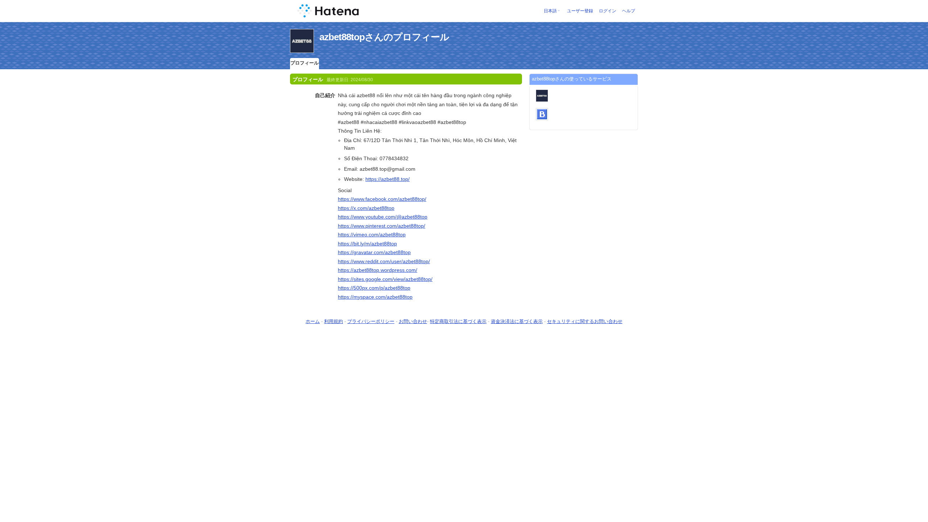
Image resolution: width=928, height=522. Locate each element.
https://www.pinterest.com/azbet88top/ (381, 226)
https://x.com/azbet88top (366, 208)
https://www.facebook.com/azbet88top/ (382, 199)
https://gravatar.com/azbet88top (374, 252)
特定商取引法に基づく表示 (458, 321)
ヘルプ (628, 10)
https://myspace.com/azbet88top (375, 297)
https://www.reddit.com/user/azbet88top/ (384, 261)
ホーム (313, 321)
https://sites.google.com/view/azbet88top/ (385, 279)
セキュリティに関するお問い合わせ (584, 321)
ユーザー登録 (580, 10)
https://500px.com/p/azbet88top (374, 288)
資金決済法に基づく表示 (517, 321)
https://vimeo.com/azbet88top (372, 234)
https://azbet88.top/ (387, 179)
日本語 (550, 10)
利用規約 (333, 321)
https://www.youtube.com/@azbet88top (382, 217)
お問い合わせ (413, 321)
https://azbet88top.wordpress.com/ (377, 270)
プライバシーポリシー (370, 321)
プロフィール (304, 63)
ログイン (607, 10)
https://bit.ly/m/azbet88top (367, 243)
